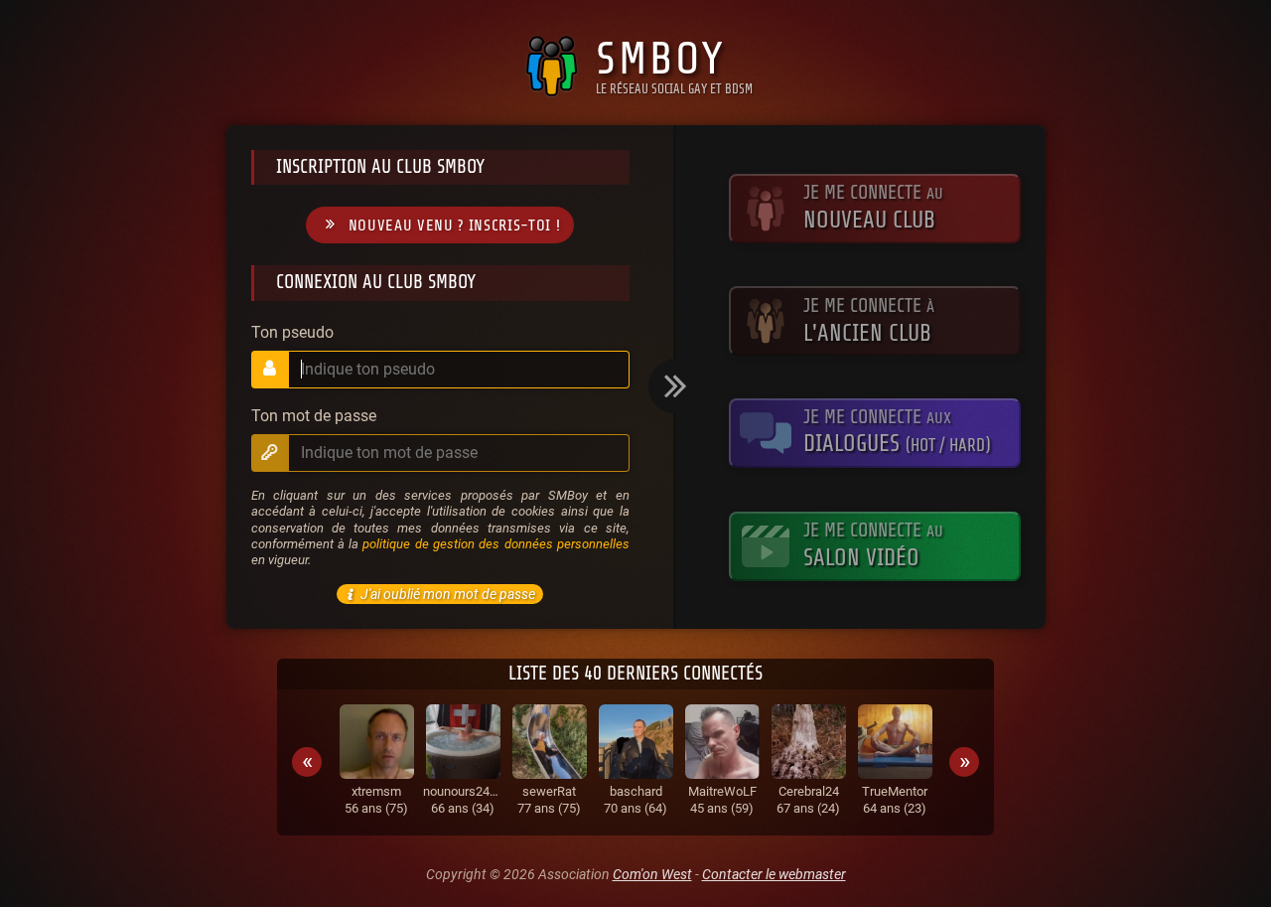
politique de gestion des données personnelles (495, 543)
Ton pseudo (292, 333)
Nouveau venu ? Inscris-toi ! (455, 225)
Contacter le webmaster (774, 874)
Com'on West (652, 874)
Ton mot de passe (313, 416)
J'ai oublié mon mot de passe (447, 594)
